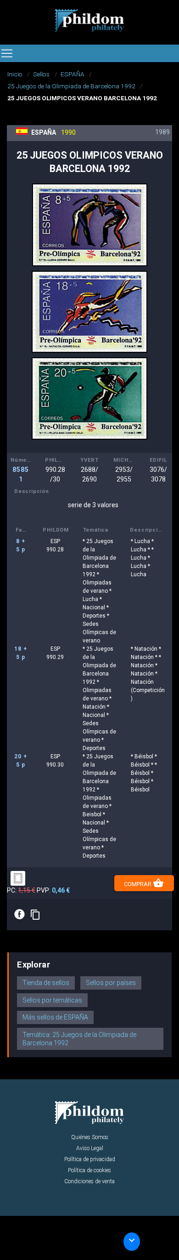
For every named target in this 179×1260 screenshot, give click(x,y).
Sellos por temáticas (52, 1000)
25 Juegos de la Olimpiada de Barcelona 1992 (71, 86)
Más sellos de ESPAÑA (55, 1017)
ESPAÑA (72, 74)
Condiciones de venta (89, 1181)
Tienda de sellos (45, 982)
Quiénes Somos (89, 1137)
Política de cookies (89, 1170)
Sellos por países (111, 982)
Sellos (41, 74)
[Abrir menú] (7, 53)
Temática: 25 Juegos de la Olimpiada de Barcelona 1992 (79, 1039)
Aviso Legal (89, 1148)
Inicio (14, 74)
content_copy (35, 914)
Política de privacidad (89, 1159)
